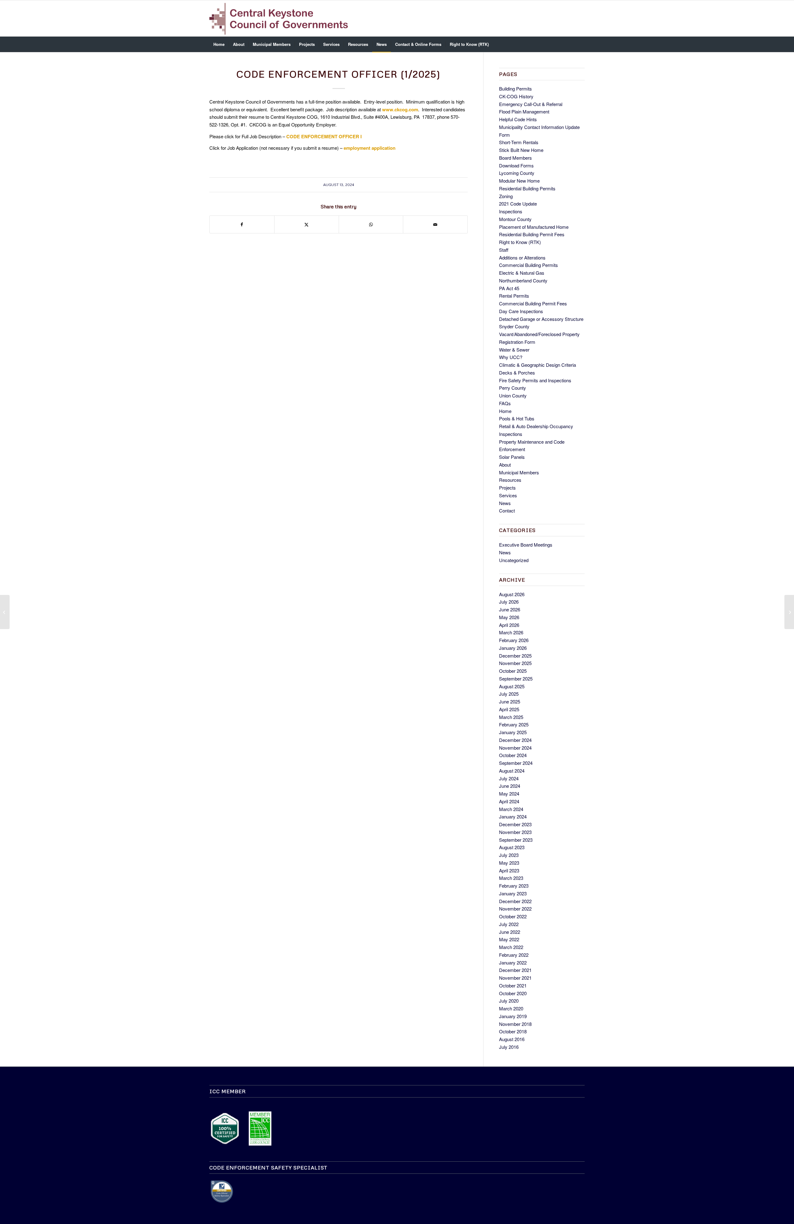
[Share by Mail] (435, 224)
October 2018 (513, 1031)
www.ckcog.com (400, 109)
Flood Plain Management (524, 111)
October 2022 (513, 916)
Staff (503, 249)
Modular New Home (519, 180)
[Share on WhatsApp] (371, 224)
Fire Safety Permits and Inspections (535, 380)
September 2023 (516, 839)
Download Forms (516, 165)
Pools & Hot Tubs (516, 418)
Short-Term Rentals (518, 142)
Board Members (515, 157)
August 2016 (511, 1039)
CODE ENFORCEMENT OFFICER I (324, 136)
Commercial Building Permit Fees (533, 303)
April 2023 (509, 870)
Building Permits (515, 88)
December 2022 (515, 901)
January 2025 (513, 732)
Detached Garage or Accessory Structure (541, 319)
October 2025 (513, 670)
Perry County (512, 387)
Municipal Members (519, 472)
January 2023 (513, 893)
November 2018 (515, 1024)
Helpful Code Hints (518, 119)
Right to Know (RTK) (520, 242)
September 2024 (516, 763)
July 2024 (509, 778)
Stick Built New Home (521, 150)
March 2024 (511, 809)
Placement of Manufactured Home (534, 227)
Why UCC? (510, 357)
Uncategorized (514, 560)
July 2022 (509, 924)
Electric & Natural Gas (521, 272)
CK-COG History (516, 96)
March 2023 (511, 878)
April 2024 (509, 801)
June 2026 (509, 609)
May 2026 (509, 617)
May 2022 (509, 939)
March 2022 (511, 947)
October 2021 (513, 985)
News (505, 503)
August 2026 (511, 594)
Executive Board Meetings (525, 544)
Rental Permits (514, 295)
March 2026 (511, 632)
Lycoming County (516, 173)
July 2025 (509, 693)
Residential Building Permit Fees (531, 234)
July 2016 (509, 1047)
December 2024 (515, 740)
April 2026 (509, 625)
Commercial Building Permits (528, 265)
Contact (507, 510)
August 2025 (511, 686)
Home (505, 411)
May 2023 (509, 862)
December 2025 (515, 655)
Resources (510, 480)
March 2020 (511, 1008)
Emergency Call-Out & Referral (530, 104)
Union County (513, 395)
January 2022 (513, 962)
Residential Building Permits (527, 188)
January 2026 (513, 648)
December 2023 (515, 824)
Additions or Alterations (522, 257)
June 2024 (509, 786)
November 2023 (515, 832)
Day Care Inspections (521, 311)
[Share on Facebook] (242, 224)
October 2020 (513, 993)
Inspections (510, 211)
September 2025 (516, 678)
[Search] (581, 44)
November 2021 (515, 977)
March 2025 (511, 717)
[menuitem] (219, 44)
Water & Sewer (514, 349)
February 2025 (514, 724)
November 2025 (515, 663)
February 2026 (514, 640)
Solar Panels (512, 457)
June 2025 (509, 701)
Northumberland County (523, 280)
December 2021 (515, 970)
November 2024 (515, 747)
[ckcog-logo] (281, 18)
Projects (507, 487)
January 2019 (513, 1016)
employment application (369, 147)
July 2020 (509, 1000)
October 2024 (513, 755)
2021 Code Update (518, 203)
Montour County (515, 219)
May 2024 (509, 793)
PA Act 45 (509, 288)
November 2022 (515, 908)
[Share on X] (306, 224)
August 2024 (511, 770)
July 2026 (509, 601)
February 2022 (514, 954)
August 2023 (511, 847)
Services (508, 495)
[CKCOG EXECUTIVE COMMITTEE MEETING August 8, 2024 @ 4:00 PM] (5, 612)
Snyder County (514, 326)
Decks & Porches (517, 372)
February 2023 (514, 885)
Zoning (506, 196)
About (505, 464)
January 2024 (513, 816)
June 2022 (509, 932)
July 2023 (509, 855)
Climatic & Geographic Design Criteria (537, 364)
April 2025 (509, 709)
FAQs (505, 403)
